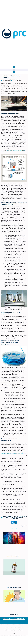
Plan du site (20, 630)
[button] (14, 67)
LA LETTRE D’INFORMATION (14, 619)
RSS (14, 633)
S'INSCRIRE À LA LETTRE (7, 622)
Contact (7, 627)
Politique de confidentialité (17, 627)
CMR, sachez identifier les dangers (14, 587)
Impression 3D (15, 518)
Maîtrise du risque (17, 80)
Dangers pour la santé (8, 516)
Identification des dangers (17, 517)
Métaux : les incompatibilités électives (14, 556)
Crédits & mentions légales (10, 630)
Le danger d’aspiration (14, 614)
